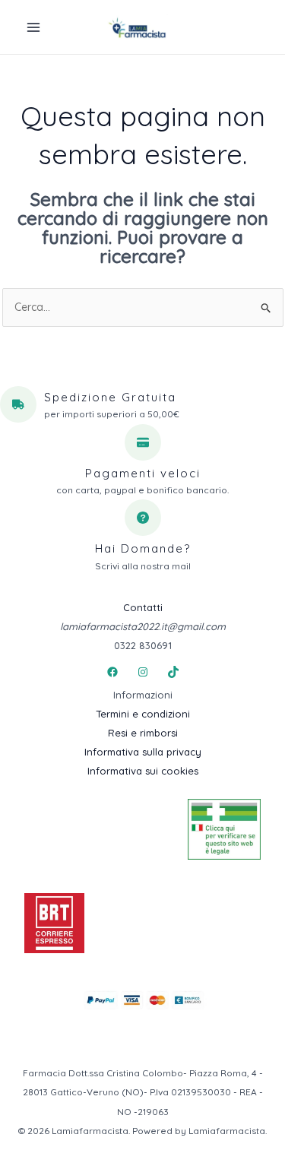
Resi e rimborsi (143, 733)
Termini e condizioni (143, 714)
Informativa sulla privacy (142, 752)
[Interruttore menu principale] (33, 27)
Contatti (143, 607)
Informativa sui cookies (142, 771)
